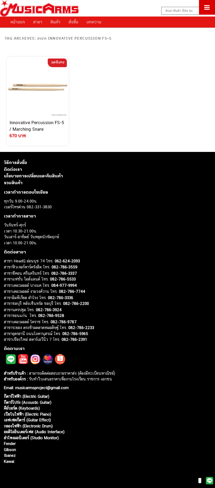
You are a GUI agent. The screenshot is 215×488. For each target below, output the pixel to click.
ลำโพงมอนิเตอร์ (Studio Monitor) (31, 438)
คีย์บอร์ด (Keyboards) (22, 408)
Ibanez (10, 455)
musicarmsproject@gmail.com (41, 387)
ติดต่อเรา (13, 169)
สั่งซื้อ (73, 21)
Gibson (10, 449)
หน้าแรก (17, 21)
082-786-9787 (64, 322)
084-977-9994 (64, 285)
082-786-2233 (81, 327)
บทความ (94, 21)
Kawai (9, 461)
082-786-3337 (64, 273)
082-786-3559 (64, 267)
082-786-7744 (72, 291)
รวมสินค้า (13, 182)
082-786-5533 (63, 279)
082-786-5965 (75, 333)
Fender (10, 443)
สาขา (37, 21)
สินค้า (55, 21)
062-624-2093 (67, 261)
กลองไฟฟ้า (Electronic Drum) (28, 426)
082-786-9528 (51, 315)
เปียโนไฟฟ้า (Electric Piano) (27, 414)
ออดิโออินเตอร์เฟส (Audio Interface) (34, 431)
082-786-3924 (49, 309)
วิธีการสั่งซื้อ (15, 162)
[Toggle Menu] (207, 7)
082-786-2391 (74, 339)
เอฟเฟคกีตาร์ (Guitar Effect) (27, 420)
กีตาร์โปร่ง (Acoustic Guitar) (27, 402)
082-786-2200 (76, 303)
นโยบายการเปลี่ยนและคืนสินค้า (33, 176)
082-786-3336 (60, 297)
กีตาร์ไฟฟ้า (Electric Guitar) (26, 396)
